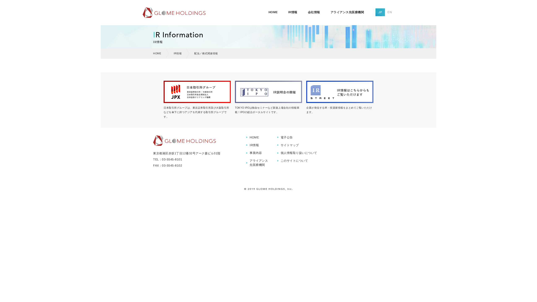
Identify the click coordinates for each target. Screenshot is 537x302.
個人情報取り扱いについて (299, 153)
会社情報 (314, 12)
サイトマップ (290, 145)
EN (389, 12)
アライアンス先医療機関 (347, 12)
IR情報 (292, 12)
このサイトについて (294, 160)
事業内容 (256, 153)
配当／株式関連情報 (206, 53)
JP (380, 12)
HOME (273, 12)
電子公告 (287, 137)
